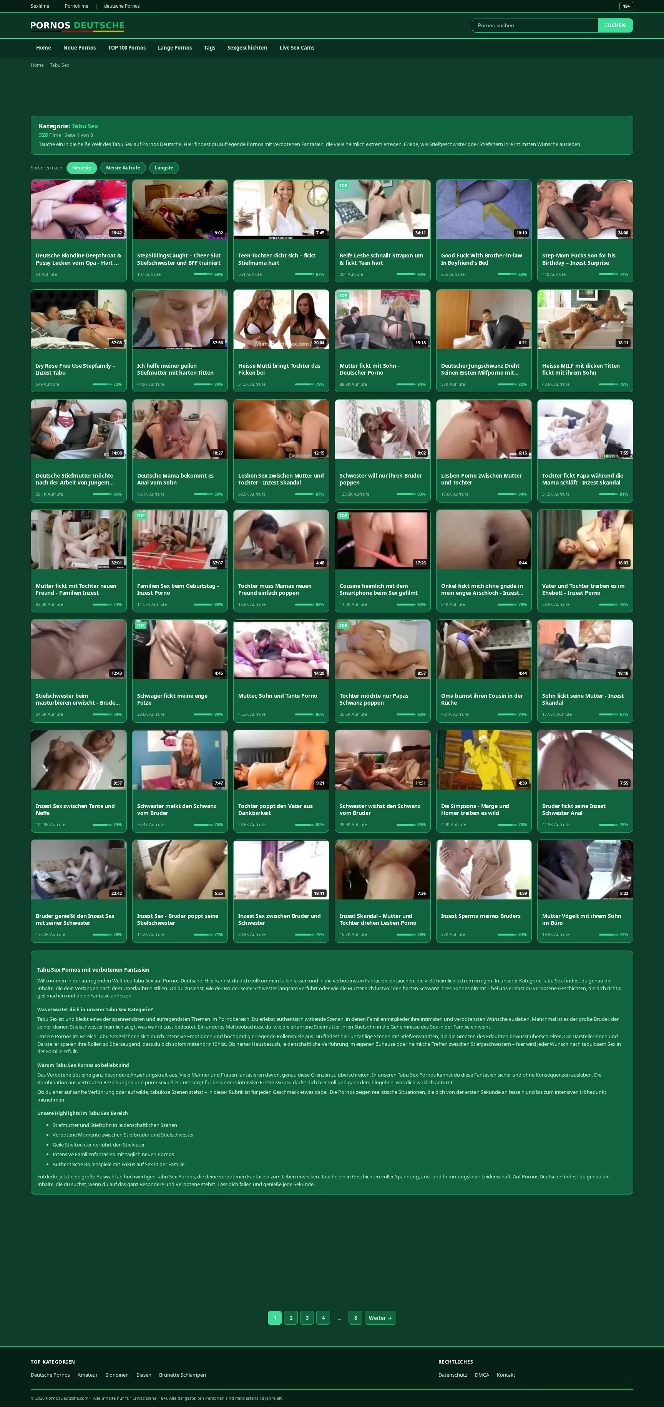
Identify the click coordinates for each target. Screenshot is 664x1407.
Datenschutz (452, 1374)
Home (43, 47)
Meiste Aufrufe (123, 167)
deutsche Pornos (122, 6)
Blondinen (117, 1374)
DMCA (482, 1374)
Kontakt (506, 1374)
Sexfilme (40, 6)
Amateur (88, 1374)
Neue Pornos (79, 47)
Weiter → (380, 1317)
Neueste (81, 167)
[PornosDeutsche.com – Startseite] (77, 25)
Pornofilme (76, 6)
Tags (209, 47)
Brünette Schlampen (182, 1374)
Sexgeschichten (247, 47)
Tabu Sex (59, 65)
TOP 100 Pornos (127, 47)
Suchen (615, 25)
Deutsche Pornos (50, 1374)
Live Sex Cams (297, 47)
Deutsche (191, 980)
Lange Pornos (175, 47)
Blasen (143, 1374)
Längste (164, 167)
